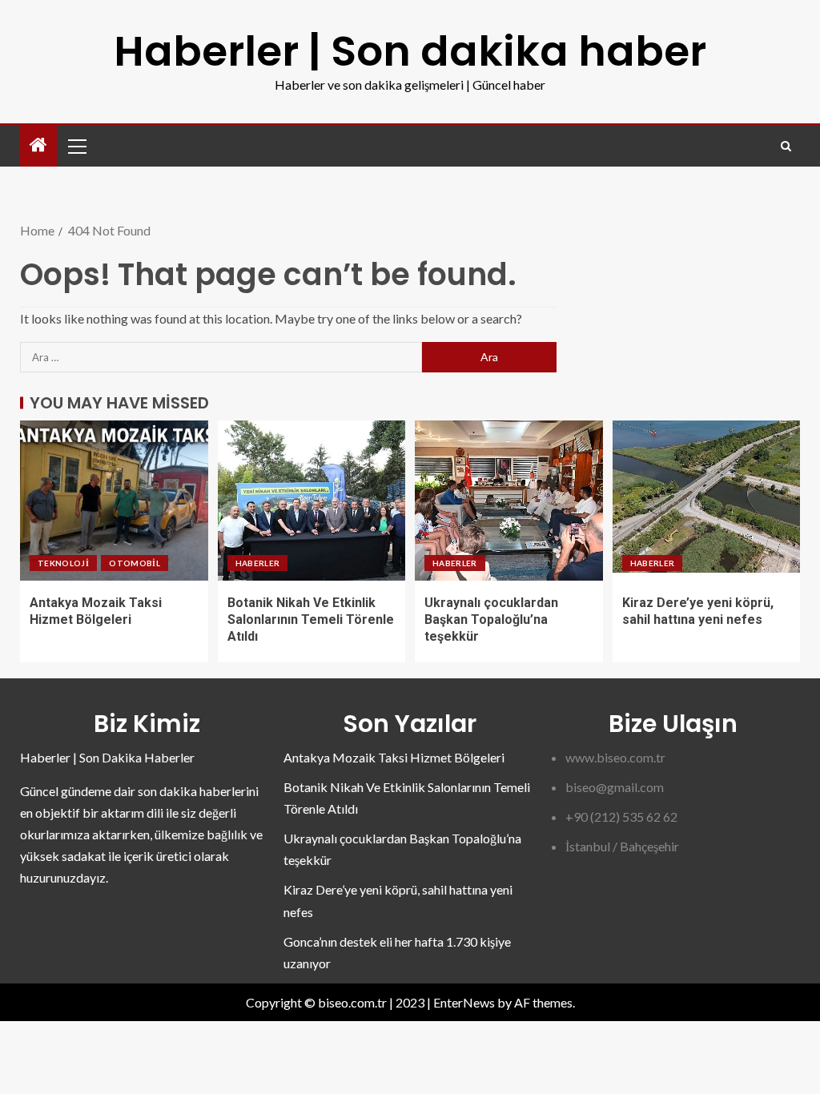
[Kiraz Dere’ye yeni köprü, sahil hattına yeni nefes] (707, 500)
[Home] (38, 145)
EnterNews (464, 1002)
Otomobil (134, 563)
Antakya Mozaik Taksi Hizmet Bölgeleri (393, 757)
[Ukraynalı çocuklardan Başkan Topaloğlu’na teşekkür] (509, 500)
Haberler (257, 563)
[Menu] (76, 146)
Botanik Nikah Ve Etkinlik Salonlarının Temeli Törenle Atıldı (310, 620)
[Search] (786, 146)
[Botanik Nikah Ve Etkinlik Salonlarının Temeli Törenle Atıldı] (312, 500)
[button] (76, 146)
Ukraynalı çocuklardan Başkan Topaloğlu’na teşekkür (491, 620)
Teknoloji (63, 563)
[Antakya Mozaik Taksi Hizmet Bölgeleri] (114, 500)
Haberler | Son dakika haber (410, 51)
